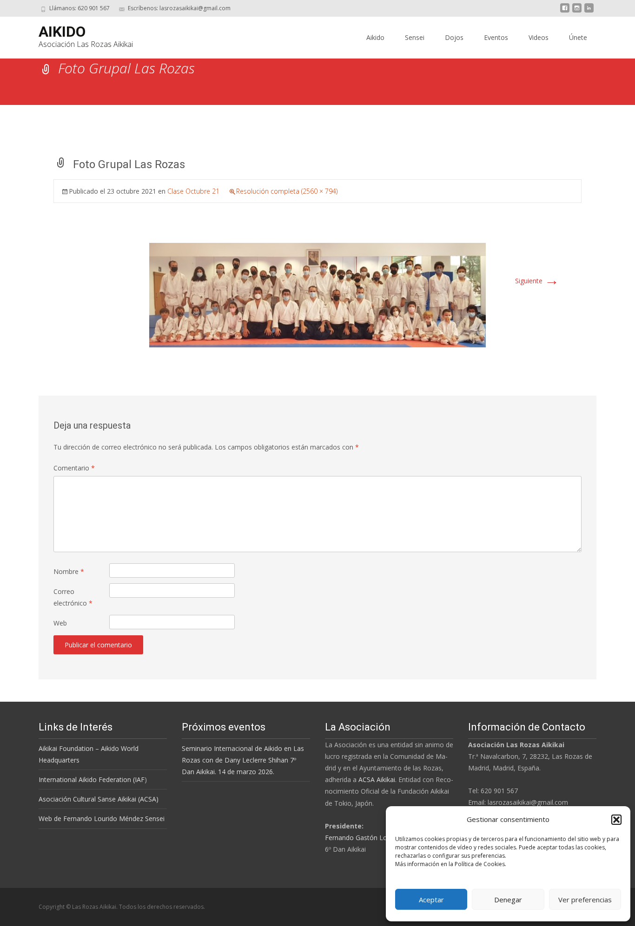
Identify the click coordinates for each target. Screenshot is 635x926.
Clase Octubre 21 (193, 191)
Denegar (508, 899)
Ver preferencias (585, 899)
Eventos (496, 37)
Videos (539, 37)
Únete (578, 37)
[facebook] (564, 11)
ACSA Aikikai (376, 779)
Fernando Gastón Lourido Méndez (377, 837)
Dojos (454, 37)
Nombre (68, 571)
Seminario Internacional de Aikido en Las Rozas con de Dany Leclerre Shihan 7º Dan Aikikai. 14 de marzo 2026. (243, 760)
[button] (616, 819)
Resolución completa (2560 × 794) (286, 191)
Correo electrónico (73, 597)
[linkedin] (589, 11)
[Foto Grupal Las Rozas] (317, 294)
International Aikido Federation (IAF (92, 779)
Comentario (74, 467)
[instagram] (577, 11)
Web (60, 623)
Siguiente (537, 280)
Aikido (375, 37)
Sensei (414, 37)
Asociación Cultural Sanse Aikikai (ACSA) (99, 799)
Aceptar (431, 899)
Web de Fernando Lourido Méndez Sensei (102, 818)
